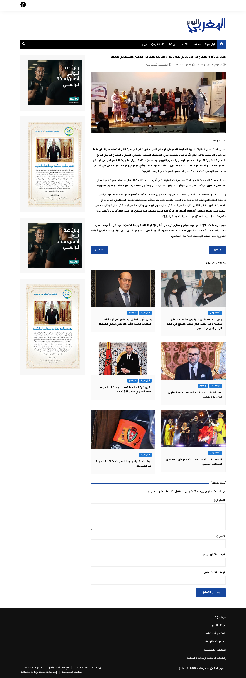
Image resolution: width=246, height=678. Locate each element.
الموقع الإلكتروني (215, 572)
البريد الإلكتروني (214, 554)
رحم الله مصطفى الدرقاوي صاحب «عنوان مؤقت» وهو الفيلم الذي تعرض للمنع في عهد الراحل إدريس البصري (194, 324)
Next (101, 250)
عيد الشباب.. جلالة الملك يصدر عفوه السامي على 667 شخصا (195, 395)
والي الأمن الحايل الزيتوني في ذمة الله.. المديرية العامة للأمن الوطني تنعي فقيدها (125, 321)
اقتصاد (184, 44)
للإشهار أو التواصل (215, 634)
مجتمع (197, 44)
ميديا (144, 44)
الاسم (221, 536)
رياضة (171, 44)
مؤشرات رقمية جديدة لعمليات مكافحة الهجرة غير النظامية (124, 463)
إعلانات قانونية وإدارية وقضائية (206, 658)
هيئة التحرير (218, 626)
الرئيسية (210, 44)
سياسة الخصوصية (214, 650)
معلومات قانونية (215, 642)
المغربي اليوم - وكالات (210, 65)
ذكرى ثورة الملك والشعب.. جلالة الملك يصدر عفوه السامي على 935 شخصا (125, 389)
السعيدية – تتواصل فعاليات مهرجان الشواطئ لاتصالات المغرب (194, 462)
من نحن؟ (220, 617)
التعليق (220, 500)
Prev (215, 250)
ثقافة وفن (157, 44)
